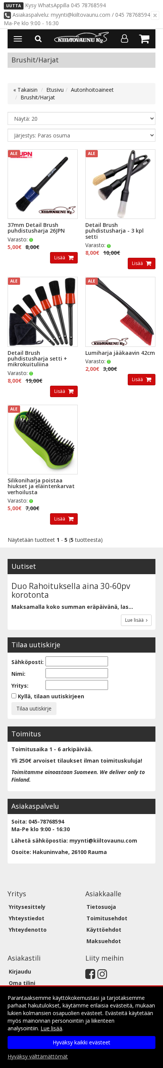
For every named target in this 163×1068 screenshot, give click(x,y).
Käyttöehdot (103, 929)
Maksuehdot (103, 941)
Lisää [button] (60, 257)
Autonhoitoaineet (92, 89)
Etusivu (55, 89)
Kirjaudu (20, 971)
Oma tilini (22, 983)
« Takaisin (25, 89)
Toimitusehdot (106, 918)
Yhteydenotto (28, 929)
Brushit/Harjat (37, 97)
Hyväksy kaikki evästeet (81, 1042)
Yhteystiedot (26, 918)
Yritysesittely (27, 906)
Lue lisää (135, 620)
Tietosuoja (101, 906)
